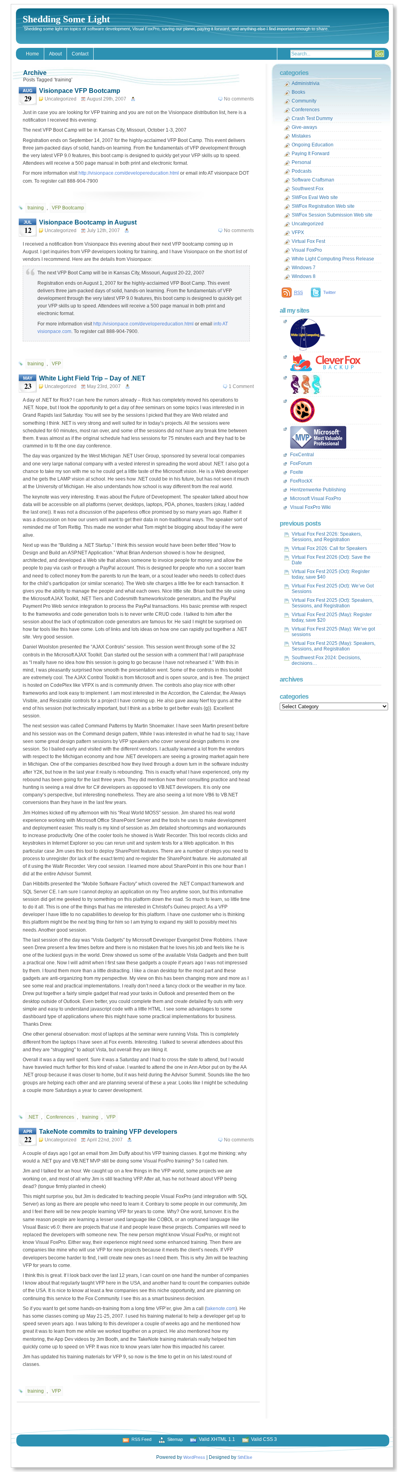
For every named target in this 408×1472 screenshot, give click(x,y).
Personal (301, 162)
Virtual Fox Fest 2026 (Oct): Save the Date (331, 560)
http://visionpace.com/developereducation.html (128, 173)
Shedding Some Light (66, 19)
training (35, 208)
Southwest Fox (308, 188)
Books (298, 92)
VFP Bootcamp (68, 208)
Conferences (60, 1117)
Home (32, 54)
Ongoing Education (312, 145)
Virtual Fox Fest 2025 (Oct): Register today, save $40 (331, 574)
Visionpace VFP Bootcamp (79, 90)
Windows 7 (304, 267)
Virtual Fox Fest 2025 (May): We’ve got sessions (333, 631)
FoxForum (301, 463)
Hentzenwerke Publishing (318, 490)
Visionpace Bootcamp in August (88, 222)
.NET (32, 1117)
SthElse (244, 1457)
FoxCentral (302, 454)
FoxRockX (301, 481)
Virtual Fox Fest (308, 241)
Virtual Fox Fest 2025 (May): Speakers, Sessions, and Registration (333, 646)
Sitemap (175, 1439)
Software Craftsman (313, 180)
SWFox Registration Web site (323, 206)
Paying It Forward (311, 153)
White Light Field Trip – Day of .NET (92, 378)
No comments (239, 99)
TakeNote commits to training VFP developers (108, 1131)
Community (304, 101)
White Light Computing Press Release (333, 259)
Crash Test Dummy (312, 118)
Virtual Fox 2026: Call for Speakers (329, 548)
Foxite (296, 472)
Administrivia (306, 83)
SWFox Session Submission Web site (332, 215)
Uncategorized (60, 99)
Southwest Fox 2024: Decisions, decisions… (326, 660)
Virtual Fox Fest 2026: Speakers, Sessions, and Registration (327, 536)
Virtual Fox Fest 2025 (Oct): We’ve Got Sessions (333, 588)
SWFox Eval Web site (315, 197)
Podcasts (302, 171)
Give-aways (304, 127)
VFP (56, 364)
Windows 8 (304, 276)
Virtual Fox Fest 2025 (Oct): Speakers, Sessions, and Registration (332, 603)
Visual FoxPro (307, 250)
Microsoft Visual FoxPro (315, 498)
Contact (80, 54)
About (55, 54)
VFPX (298, 232)
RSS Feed (141, 1439)
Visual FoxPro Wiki (310, 507)
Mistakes (301, 136)
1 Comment (241, 386)
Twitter (329, 292)
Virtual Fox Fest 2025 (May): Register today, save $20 (332, 617)
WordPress (194, 1457)
